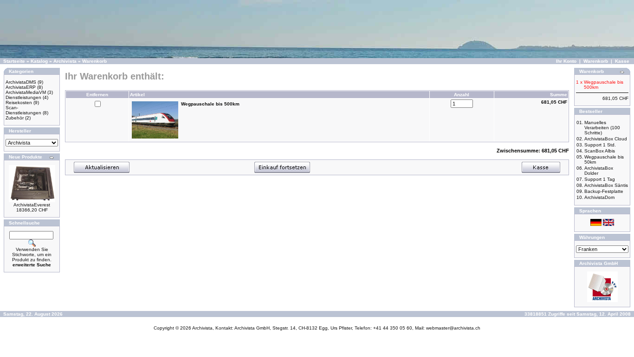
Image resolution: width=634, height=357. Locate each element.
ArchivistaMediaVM (26, 92)
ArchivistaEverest (31, 204)
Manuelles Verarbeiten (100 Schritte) (602, 127)
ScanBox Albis (599, 150)
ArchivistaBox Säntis (606, 185)
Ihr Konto (566, 61)
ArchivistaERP (21, 87)
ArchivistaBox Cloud (605, 138)
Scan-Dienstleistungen (23, 110)
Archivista (65, 61)
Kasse (622, 61)
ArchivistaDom (599, 197)
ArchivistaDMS (21, 82)
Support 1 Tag (599, 179)
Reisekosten (19, 102)
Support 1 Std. (600, 144)
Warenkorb (94, 61)
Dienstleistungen (23, 97)
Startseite (14, 61)
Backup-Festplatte (603, 191)
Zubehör (15, 117)
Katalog (39, 61)
